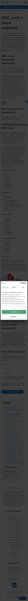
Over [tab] (23, 287)
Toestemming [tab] (5, 287)
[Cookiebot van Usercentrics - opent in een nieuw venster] (20, 283)
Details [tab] (14, 287)
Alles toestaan (14, 311)
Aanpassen (13, 316)
